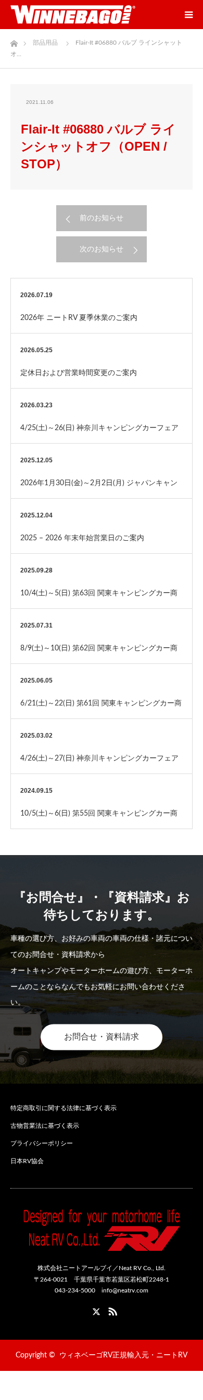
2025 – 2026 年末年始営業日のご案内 (82, 538)
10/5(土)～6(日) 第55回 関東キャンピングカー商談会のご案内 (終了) (98, 819)
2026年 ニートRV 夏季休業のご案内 (78, 318)
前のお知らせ (101, 218)
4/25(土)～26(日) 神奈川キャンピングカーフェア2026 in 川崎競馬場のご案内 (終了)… (99, 433)
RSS (111, 1309)
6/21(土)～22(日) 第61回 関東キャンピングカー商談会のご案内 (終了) (101, 709)
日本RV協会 (27, 1161)
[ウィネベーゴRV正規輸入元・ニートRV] (72, 14)
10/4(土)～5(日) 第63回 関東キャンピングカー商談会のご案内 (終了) (98, 599)
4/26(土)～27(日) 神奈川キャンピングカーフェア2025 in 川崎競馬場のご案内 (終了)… (99, 764)
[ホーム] (13, 41)
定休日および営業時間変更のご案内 (78, 373)
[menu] (188, 14)
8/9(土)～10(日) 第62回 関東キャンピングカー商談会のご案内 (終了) (98, 654)
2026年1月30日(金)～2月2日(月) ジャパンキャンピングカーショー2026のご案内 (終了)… (98, 488)
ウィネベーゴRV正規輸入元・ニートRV (123, 1355)
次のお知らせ (101, 249)
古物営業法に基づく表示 (44, 1126)
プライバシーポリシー (41, 1143)
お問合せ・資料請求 (101, 1037)
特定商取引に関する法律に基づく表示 (63, 1108)
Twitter (91, 1309)
